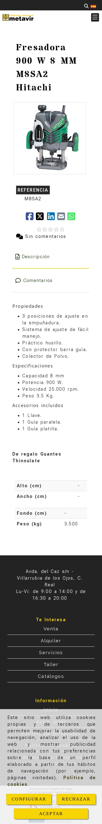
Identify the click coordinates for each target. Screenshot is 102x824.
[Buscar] (86, 6)
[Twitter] (41, 218)
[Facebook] (31, 218)
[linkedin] (52, 218)
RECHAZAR (76, 799)
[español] (93, 6)
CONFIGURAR (29, 799)
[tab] (50, 257)
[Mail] (62, 218)
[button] (95, 17)
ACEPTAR (51, 813)
